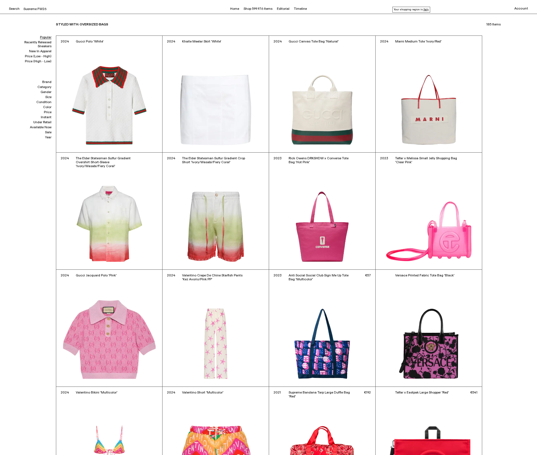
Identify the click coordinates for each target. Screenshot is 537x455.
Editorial (283, 9)
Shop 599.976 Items (258, 9)
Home (234, 9)
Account (521, 8)
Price (47, 112)
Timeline (300, 9)
